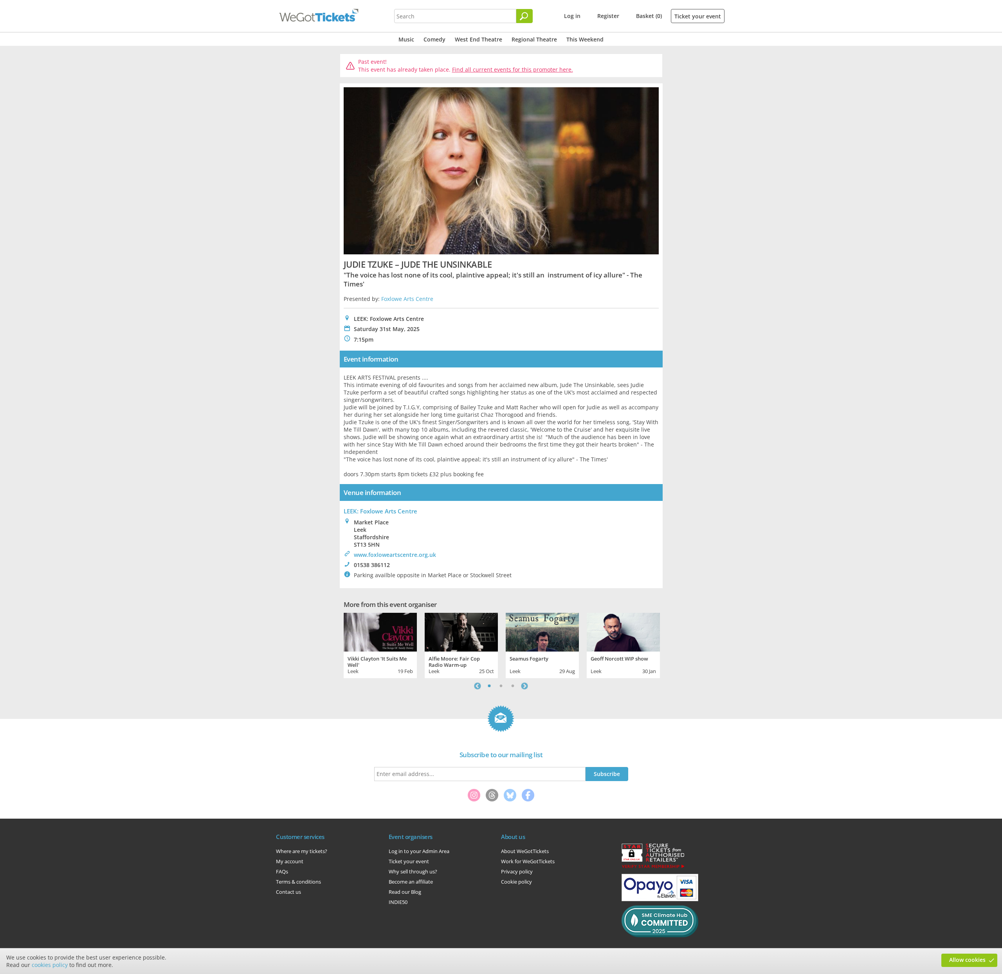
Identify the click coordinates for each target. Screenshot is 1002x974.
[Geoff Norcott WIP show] (623, 631)
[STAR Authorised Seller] (653, 867)
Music (406, 39)
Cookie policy (516, 881)
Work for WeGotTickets (528, 861)
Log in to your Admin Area (419, 851)
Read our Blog (405, 891)
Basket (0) (649, 16)
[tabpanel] (380, 644)
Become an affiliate (411, 881)
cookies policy (50, 965)
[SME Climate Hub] (660, 935)
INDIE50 (398, 902)
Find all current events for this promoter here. (512, 69)
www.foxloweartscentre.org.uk (395, 554)
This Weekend (585, 39)
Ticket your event (697, 16)
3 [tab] (513, 686)
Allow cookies (967, 959)
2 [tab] (501, 686)
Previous (477, 686)
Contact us (288, 891)
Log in (572, 16)
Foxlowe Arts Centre (407, 298)
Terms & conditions (298, 881)
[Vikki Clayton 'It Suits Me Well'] (380, 631)
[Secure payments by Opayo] (660, 899)
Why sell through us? (413, 871)
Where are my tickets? (301, 851)
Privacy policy (517, 871)
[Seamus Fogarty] (542, 631)
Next (524, 686)
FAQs (282, 871)
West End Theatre (478, 39)
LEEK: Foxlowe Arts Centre (380, 511)
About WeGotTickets (525, 851)
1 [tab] (489, 686)
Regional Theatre (534, 39)
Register (608, 16)
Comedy (434, 39)
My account (289, 861)
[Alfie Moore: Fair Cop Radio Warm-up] (461, 631)
